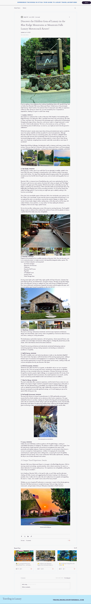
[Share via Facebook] (21, 536)
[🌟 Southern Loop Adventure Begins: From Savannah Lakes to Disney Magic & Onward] (45, 555)
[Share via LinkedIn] (28, 536)
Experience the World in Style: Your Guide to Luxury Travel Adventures (47, 2)
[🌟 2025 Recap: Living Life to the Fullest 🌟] (67, 555)
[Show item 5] (58, 252)
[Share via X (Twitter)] (24, 536)
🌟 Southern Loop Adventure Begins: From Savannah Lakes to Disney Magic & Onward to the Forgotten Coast (45, 564)
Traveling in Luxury (12, 598)
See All (75, 548)
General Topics (17, 8)
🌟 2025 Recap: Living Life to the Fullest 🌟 (67, 564)
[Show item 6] (66, 252)
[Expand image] (29, 158)
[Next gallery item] (68, 231)
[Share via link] (31, 536)
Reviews (24, 8)
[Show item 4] (50, 252)
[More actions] (69, 17)
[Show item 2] (33, 252)
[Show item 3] (42, 252)
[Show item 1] (25, 252)
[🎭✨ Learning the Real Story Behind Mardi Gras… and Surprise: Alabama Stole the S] (24, 555)
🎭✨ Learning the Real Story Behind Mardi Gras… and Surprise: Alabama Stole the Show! (24, 564)
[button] (75, 7)
